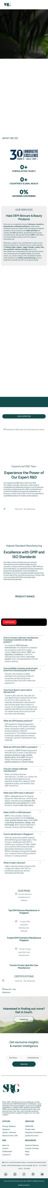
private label (30, 577)
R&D (17, 483)
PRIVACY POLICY (24, 1185)
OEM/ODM (19, 577)
